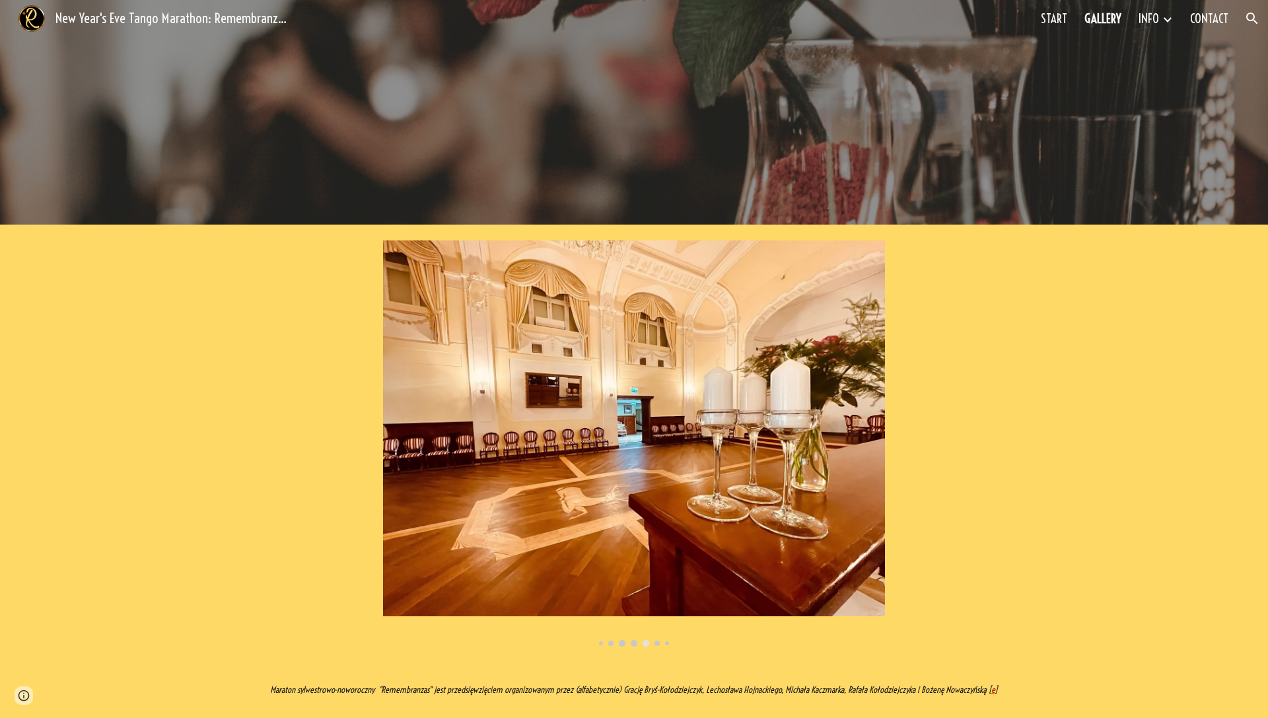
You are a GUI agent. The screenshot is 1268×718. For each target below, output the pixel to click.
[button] (1252, 18)
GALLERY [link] (1102, 18)
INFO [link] (1149, 18)
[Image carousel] (634, 443)
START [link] (1054, 18)
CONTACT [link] (1209, 18)
